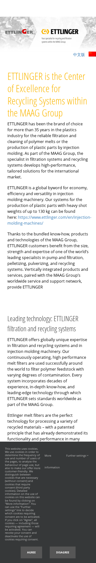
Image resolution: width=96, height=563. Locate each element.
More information (52, 458)
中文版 (79, 54)
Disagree (62, 552)
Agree (31, 552)
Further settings (76, 455)
